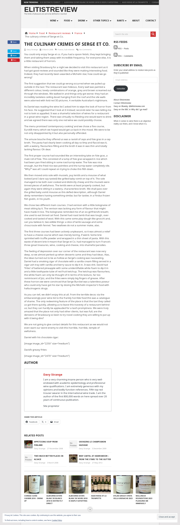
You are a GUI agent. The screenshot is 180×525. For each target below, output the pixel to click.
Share (15, 42)
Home (32, 33)
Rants (120, 20)
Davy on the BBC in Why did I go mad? (131, 109)
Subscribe (121, 89)
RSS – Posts (123, 48)
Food (67, 20)
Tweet (14, 51)
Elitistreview (50, 9)
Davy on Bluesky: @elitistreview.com (129, 106)
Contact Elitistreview (122, 103)
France (78, 33)
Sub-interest (69, 49)
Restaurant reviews (59, 33)
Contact (151, 20)
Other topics (101, 20)
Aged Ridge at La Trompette (127, 2)
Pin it (14, 60)
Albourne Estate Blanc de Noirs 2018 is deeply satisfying (83, 2)
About (136, 20)
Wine (53, 20)
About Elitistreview (122, 100)
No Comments (85, 49)
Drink (81, 20)
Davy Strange (32, 49)
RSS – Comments (125, 56)
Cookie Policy (57, 520)
